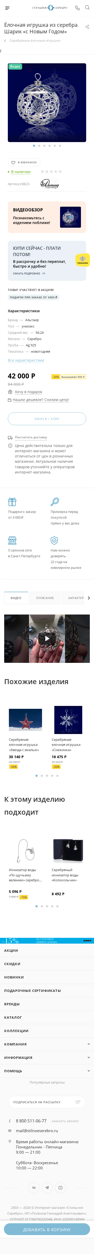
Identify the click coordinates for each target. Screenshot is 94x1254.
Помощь (13, 1071)
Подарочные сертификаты (32, 990)
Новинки (14, 977)
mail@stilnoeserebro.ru (37, 1130)
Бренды (12, 1004)
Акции (11, 950)
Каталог (13, 1017)
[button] (34, 146)
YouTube (60, 1187)
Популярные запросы (47, 1082)
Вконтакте (33, 1187)
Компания (15, 1044)
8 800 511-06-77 (31, 1121)
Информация (18, 1057)
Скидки (12, 963)
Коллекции (16, 1030)
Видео (16, 598)
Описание (45, 598)
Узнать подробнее (26, 273)
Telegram (47, 1187)
